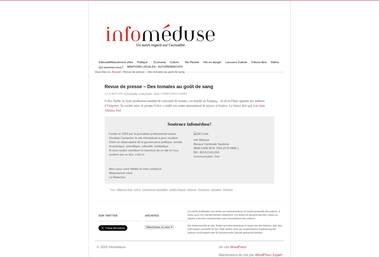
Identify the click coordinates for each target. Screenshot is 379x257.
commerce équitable (155, 189)
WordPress (238, 247)
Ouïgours (204, 189)
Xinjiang (228, 189)
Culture (173, 63)
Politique (141, 63)
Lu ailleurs (145, 94)
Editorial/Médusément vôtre (116, 62)
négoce (191, 189)
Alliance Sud (124, 189)
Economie (160, 62)
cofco (137, 189)
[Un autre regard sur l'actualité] (189, 58)
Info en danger (212, 62)
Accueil (116, 71)
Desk (157, 94)
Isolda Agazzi (177, 189)
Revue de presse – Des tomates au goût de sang (159, 86)
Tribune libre (259, 62)
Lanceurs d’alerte (236, 62)
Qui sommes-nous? (110, 68)
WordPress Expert (268, 255)
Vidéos (275, 62)
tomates (216, 189)
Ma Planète (192, 62)
